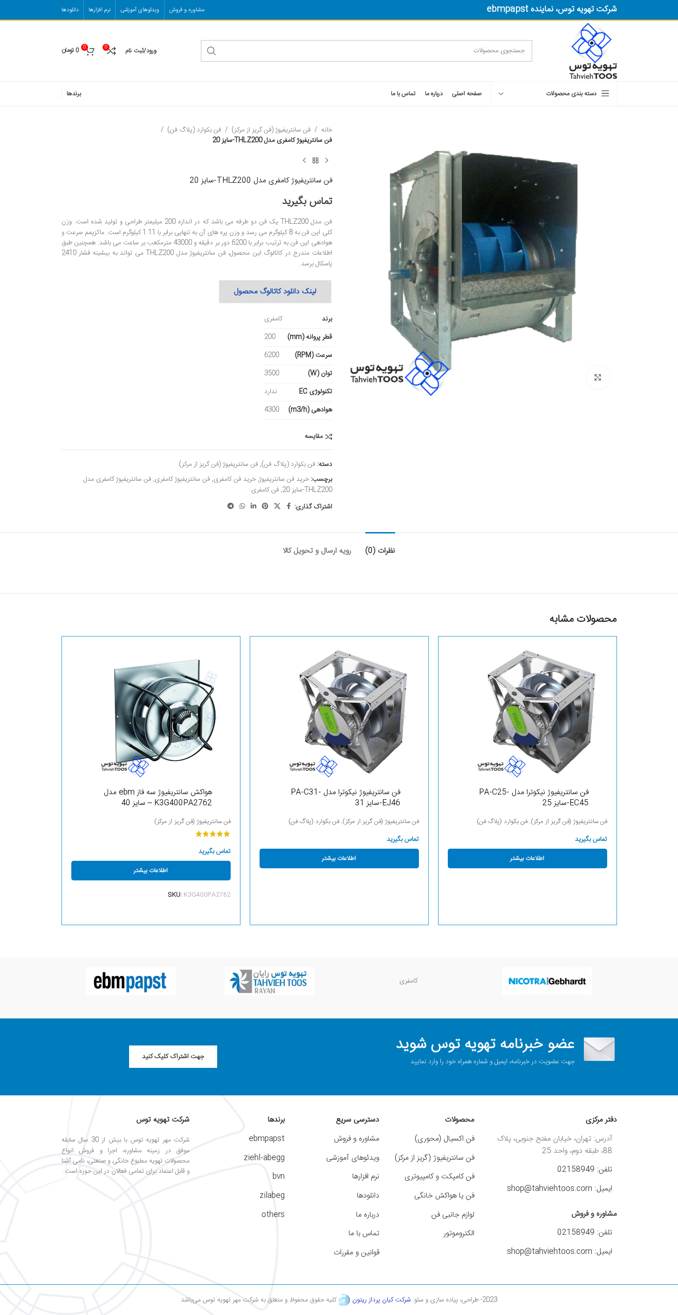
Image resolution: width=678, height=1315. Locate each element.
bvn (279, 1176)
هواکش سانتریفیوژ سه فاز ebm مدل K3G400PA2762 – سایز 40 (158, 797)
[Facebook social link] (288, 506)
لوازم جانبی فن (452, 1215)
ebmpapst (267, 1139)
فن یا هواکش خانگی (444, 1196)
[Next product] (304, 160)
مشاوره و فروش (356, 1139)
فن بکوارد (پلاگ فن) (194, 130)
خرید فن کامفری (234, 479)
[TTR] (269, 981)
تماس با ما (364, 1233)
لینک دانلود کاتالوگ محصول (275, 291)
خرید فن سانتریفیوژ (284, 479)
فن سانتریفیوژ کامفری (182, 479)
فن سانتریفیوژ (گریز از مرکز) (434, 1158)
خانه (326, 130)
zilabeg (272, 1196)
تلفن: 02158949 (584, 1169)
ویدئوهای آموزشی (352, 1158)
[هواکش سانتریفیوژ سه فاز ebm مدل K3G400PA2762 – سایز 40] (151, 711)
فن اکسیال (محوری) (444, 1139)
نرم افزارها (365, 1176)
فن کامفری (265, 490)
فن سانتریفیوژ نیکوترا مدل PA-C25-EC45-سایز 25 (534, 797)
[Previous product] (326, 160)
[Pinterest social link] (265, 506)
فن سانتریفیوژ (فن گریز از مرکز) (271, 130)
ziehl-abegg (264, 1158)
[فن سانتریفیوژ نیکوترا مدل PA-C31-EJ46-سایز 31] (339, 711)
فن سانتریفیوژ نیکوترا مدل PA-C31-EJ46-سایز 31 (345, 797)
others (273, 1215)
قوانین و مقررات (356, 1252)
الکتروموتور (459, 1233)
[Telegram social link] (231, 506)
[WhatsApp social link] (242, 506)
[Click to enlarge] (598, 377)
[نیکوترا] (547, 981)
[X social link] (277, 506)
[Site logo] (592, 51)
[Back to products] (315, 160)
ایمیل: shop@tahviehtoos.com (559, 1189)
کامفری (408, 981)
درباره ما (367, 1215)
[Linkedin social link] (253, 506)
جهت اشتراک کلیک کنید (173, 1056)
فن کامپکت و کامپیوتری (439, 1176)
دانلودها (368, 1196)
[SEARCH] (211, 51)
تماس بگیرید (307, 201)
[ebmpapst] (131, 981)
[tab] (380, 546)
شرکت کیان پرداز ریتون (381, 1300)
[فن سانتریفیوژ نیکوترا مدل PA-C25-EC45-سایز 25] (527, 711)
